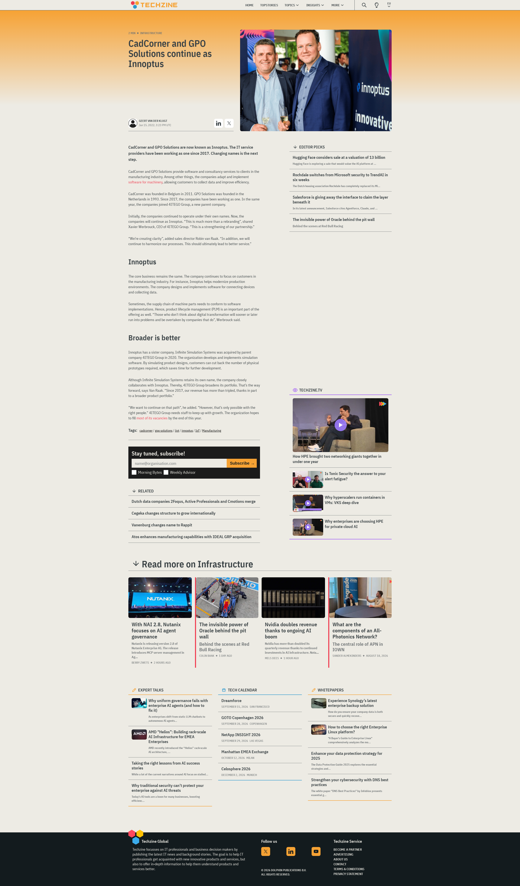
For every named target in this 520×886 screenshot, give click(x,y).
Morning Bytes (150, 472)
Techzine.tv (310, 390)
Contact (340, 864)
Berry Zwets (140, 662)
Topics (290, 5)
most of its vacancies (152, 418)
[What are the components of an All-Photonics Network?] (360, 597)
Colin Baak (206, 656)
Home (249, 5)
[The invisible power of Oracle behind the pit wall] (227, 597)
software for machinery (145, 182)
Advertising (343, 854)
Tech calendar (242, 690)
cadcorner (146, 430)
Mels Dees (272, 658)
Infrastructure (151, 33)
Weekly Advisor (183, 472)
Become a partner (348, 849)
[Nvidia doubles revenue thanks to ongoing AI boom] (293, 597)
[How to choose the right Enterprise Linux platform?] (318, 734)
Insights (313, 5)
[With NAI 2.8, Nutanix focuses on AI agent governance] (160, 597)
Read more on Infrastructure (197, 564)
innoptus (187, 430)
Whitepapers (331, 690)
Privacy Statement (348, 874)
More (336, 5)
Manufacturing (211, 430)
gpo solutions (163, 430)
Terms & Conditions (349, 869)
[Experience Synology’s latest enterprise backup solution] (318, 708)
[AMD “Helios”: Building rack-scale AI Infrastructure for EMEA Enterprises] (139, 741)
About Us (341, 859)
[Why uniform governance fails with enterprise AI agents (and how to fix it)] (139, 710)
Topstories (269, 5)
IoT (197, 430)
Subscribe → (242, 463)
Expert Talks (151, 690)
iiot (177, 430)
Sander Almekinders (347, 656)
